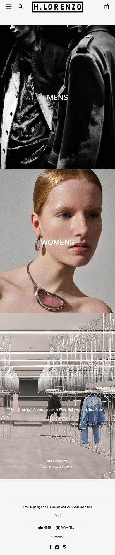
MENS (48, 528)
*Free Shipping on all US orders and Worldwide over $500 (58, 507)
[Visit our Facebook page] (50, 548)
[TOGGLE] (8, 6)
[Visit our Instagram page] (64, 548)
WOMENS (67, 528)
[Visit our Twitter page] (57, 548)
